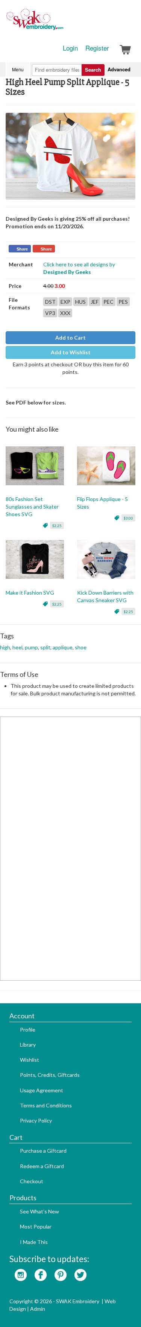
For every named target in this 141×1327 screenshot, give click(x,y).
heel (17, 647)
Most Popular (36, 1226)
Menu (18, 69)
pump (31, 647)
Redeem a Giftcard (42, 1166)
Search (93, 69)
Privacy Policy (36, 1120)
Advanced (119, 69)
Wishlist (29, 1059)
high (5, 647)
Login (70, 47)
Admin (37, 1308)
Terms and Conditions (46, 1105)
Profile (27, 1029)
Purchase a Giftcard (43, 1150)
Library (28, 1044)
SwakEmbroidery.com (62, 23)
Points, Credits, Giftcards (50, 1075)
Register (97, 47)
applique (63, 647)
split (45, 647)
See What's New (39, 1211)
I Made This (34, 1242)
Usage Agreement (41, 1090)
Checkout (31, 1181)
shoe (80, 647)
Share (22, 249)
